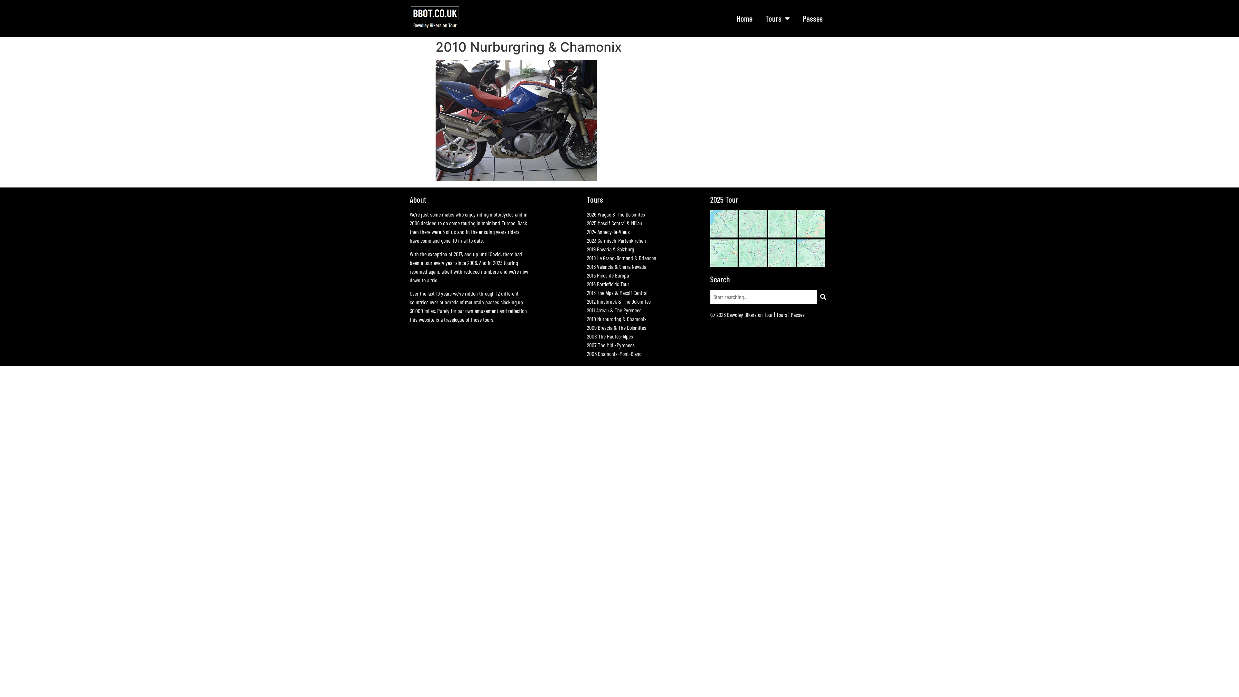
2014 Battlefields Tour (608, 284)
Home (744, 18)
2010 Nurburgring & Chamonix (617, 318)
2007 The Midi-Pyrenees (611, 344)
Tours (781, 314)
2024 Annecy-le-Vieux (608, 231)
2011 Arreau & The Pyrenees (614, 310)
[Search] (823, 297)
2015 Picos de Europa (608, 275)
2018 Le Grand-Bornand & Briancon (621, 257)
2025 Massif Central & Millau (614, 223)
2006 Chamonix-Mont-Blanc (614, 353)
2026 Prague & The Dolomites (616, 214)
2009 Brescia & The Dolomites (616, 327)
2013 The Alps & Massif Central (617, 292)
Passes (813, 18)
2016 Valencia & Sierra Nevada (616, 266)
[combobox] (763, 297)
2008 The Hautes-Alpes (610, 336)
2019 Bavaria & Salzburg (610, 249)
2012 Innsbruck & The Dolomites (619, 301)
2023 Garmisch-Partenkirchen (616, 240)
